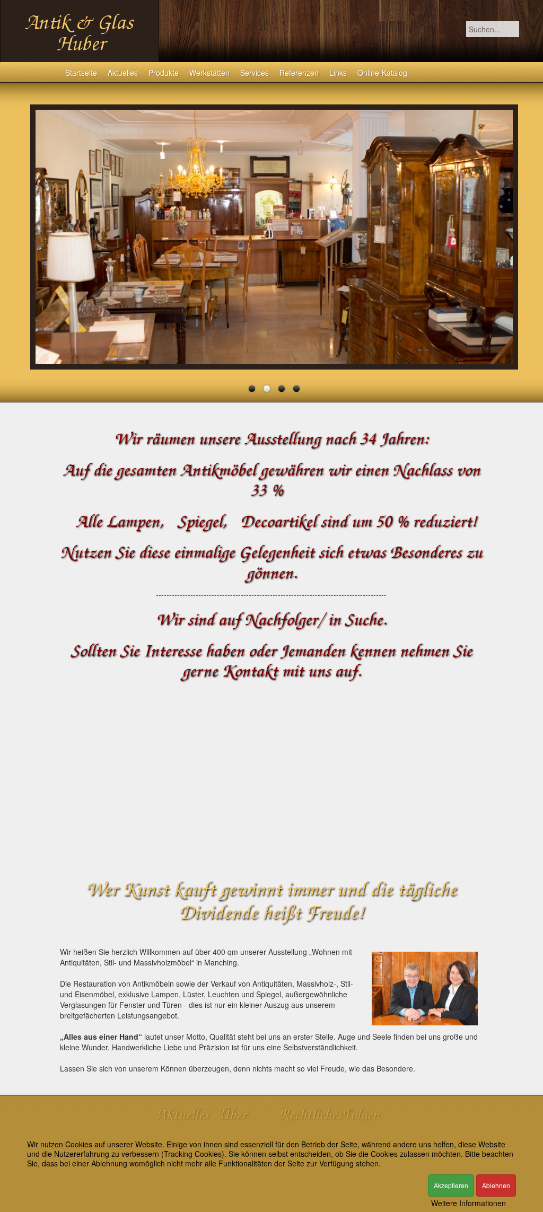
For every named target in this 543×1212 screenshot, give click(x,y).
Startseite (81, 72)
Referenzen (299, 72)
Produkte (163, 72)
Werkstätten (209, 72)
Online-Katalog (382, 72)
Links (338, 72)
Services (254, 72)
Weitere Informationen (468, 1203)
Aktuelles (123, 72)
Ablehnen (496, 1185)
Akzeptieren (451, 1185)
